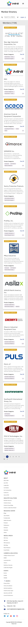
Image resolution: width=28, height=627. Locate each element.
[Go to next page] (7, 459)
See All (22, 54)
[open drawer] (23, 3)
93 (4, 459)
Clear (22, 17)
